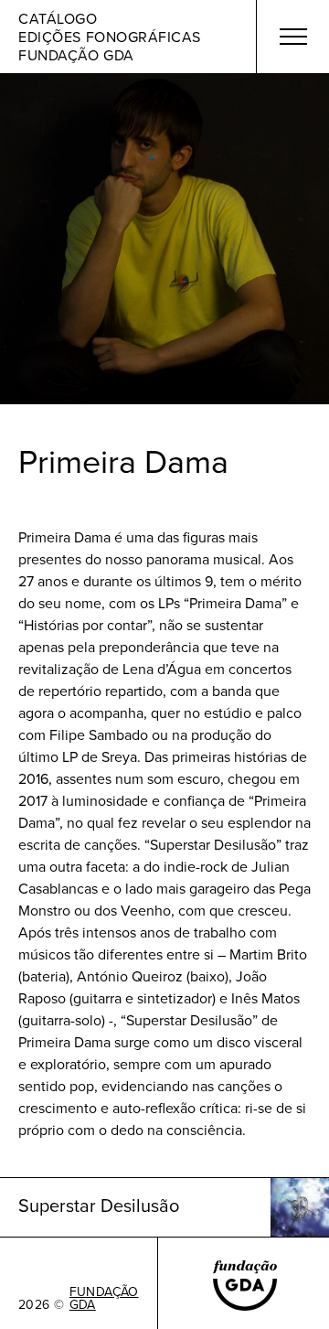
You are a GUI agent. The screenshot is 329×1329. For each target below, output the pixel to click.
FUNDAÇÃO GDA (104, 1298)
